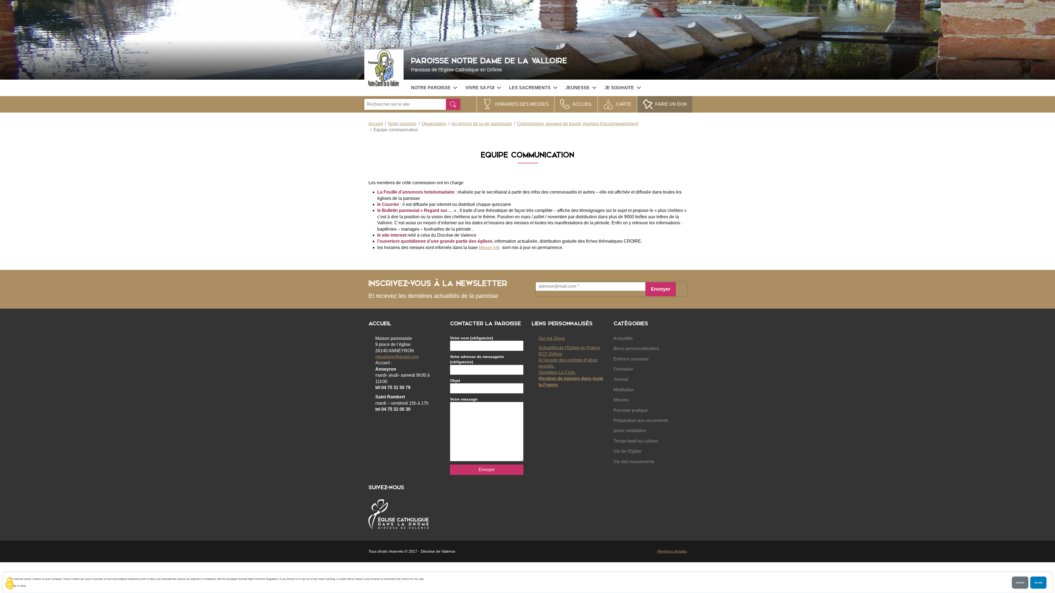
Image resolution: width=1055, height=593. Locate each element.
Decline (1020, 582)
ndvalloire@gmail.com (397, 356)
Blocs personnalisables (636, 348)
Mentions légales (672, 551)
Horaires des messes (522, 104)
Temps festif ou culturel (635, 441)
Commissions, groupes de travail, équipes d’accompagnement (577, 123)
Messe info (489, 247)
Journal (620, 379)
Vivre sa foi (479, 87)
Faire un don (671, 104)
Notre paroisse (431, 87)
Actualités (623, 338)
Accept (1038, 582)
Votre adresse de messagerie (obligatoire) (477, 359)
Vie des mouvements (633, 461)
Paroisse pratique (630, 410)
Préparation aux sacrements (640, 420)
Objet (455, 380)
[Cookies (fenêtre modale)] (9, 583)
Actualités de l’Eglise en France (569, 347)
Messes (621, 400)
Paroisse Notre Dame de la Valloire (489, 63)
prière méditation (629, 430)
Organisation (433, 123)
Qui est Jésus (551, 338)
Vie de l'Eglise (627, 451)
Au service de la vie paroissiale (481, 123)
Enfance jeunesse (631, 359)
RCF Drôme (550, 354)
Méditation (623, 389)
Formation (623, 369)
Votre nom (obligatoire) (471, 338)
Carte (623, 104)
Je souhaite (619, 87)
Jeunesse (577, 87)
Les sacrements (530, 87)
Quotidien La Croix (557, 372)
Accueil (582, 104)
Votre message (463, 399)
